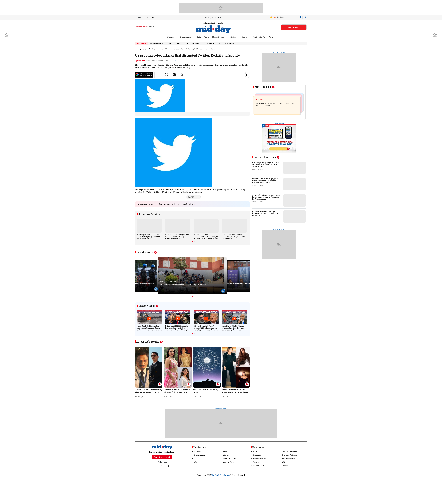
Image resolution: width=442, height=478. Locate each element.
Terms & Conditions (289, 451)
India (199, 37)
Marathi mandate (156, 43)
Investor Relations (289, 459)
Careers (256, 462)
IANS (176, 60)
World (206, 37)
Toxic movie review (174, 43)
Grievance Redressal (289, 455)
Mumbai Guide (218, 37)
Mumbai (170, 37)
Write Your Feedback (162, 457)
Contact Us (257, 455)
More (271, 37)
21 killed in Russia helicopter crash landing (175, 204)
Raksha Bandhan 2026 (194, 43)
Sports (244, 37)
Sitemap (285, 466)
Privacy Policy (258, 466)
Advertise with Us (259, 459)
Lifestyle (233, 37)
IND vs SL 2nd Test (214, 43)
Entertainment (185, 37)
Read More (192, 197)
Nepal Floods (229, 43)
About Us (256, 451)
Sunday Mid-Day (259, 37)
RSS (283, 462)
